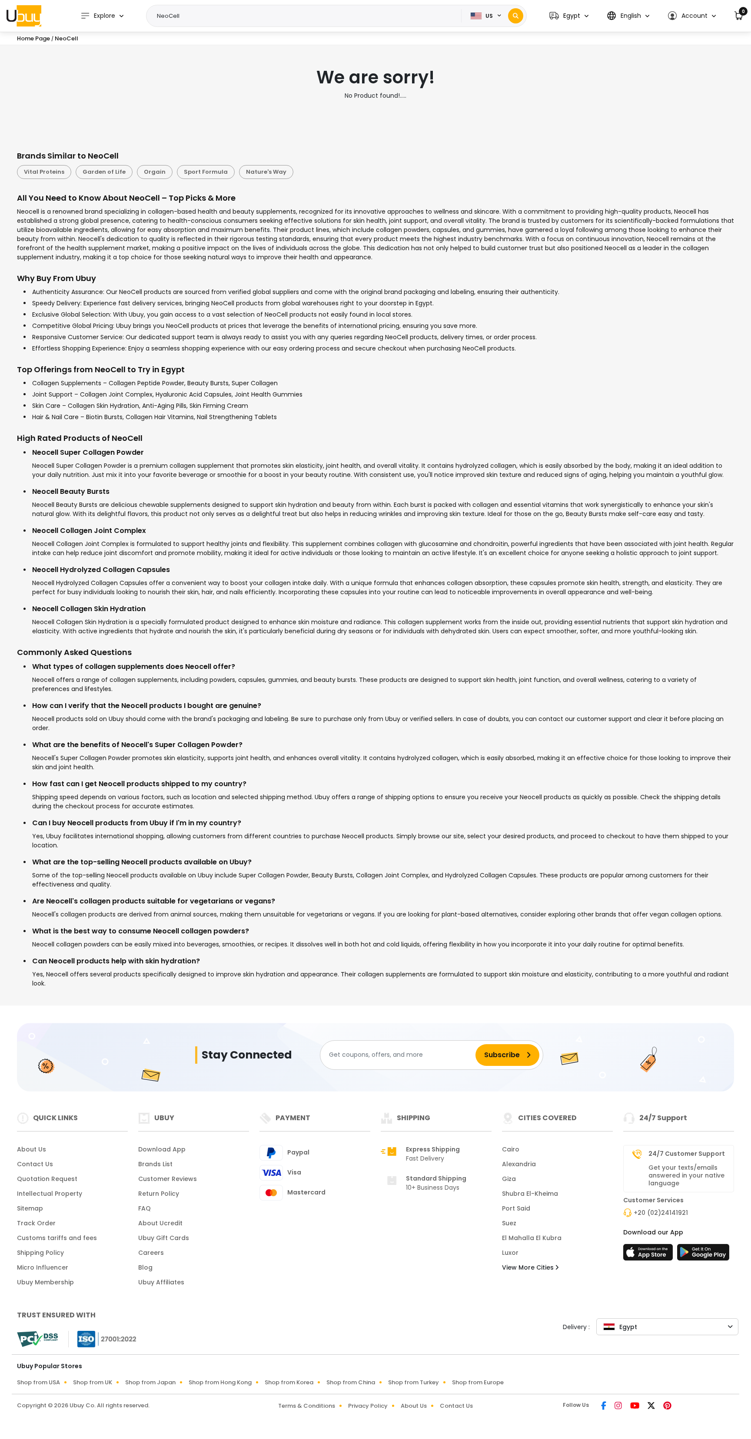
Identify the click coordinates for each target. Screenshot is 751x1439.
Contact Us (35, 1164)
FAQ (144, 1208)
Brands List (155, 1164)
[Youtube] (635, 1406)
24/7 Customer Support (686, 1154)
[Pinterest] (667, 1406)
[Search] (515, 15)
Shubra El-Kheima (530, 1193)
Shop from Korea (289, 1382)
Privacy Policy (368, 1406)
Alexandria (519, 1164)
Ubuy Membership (45, 1282)
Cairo (510, 1149)
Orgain (155, 172)
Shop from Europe (478, 1382)
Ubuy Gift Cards (163, 1238)
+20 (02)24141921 (661, 1212)
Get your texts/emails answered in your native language (686, 1175)
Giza (509, 1178)
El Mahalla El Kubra (532, 1238)
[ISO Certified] (102, 1338)
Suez (509, 1223)
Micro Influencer (42, 1267)
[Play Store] (703, 1255)
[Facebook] (604, 1406)
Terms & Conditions (306, 1406)
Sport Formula (206, 172)
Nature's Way (266, 172)
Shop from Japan (150, 1382)
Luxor (510, 1252)
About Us (31, 1149)
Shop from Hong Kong (220, 1382)
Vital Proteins (44, 172)
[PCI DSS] (37, 1339)
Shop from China (350, 1382)
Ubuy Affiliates (161, 1282)
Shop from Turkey (413, 1382)
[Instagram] (619, 1406)
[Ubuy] (24, 15)
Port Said (516, 1208)
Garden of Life (104, 172)
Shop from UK (92, 1382)
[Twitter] (652, 1406)
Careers (151, 1252)
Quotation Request (47, 1178)
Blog (145, 1267)
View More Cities (528, 1267)
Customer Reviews (167, 1178)
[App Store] (649, 1255)
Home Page (33, 38)
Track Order (36, 1223)
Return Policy (158, 1193)
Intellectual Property (49, 1193)
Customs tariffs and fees (57, 1238)
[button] (569, 15)
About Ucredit (160, 1223)
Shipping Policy (40, 1252)
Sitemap (30, 1208)
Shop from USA (38, 1382)
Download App (162, 1149)
